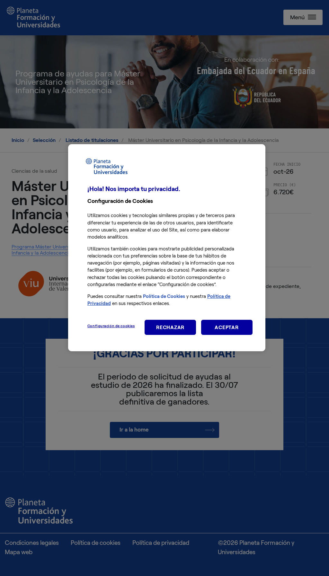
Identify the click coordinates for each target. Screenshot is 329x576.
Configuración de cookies (111, 326)
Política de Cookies (164, 296)
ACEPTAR (226, 327)
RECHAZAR (170, 327)
